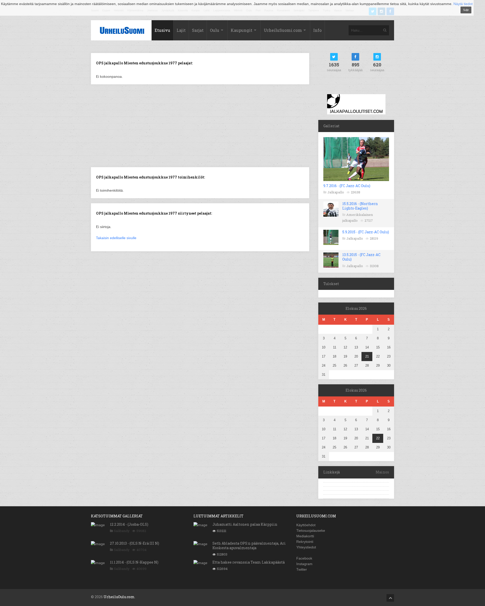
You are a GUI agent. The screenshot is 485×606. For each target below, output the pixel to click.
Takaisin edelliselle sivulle (116, 238)
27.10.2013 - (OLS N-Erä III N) (134, 543)
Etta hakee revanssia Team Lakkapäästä (248, 562)
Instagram (304, 564)
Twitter (301, 569)
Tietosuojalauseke (310, 530)
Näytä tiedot (463, 4)
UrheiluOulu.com (119, 596)
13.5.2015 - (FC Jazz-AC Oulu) (361, 257)
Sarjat (198, 30)
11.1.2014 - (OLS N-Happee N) (134, 562)
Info (317, 30)
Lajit (181, 30)
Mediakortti (305, 536)
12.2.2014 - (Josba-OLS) (129, 524)
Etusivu (162, 30)
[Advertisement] (200, 125)
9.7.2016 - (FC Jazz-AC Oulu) (346, 185)
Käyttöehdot (306, 525)
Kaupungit (241, 30)
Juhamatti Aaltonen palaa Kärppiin (244, 524)
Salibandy (122, 530)
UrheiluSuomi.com (283, 30)
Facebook (304, 558)
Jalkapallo (335, 192)
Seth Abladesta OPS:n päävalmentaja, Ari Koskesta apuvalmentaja (249, 545)
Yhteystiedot (306, 547)
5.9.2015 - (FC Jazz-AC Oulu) (365, 232)
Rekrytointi (304, 542)
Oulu (214, 30)
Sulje (466, 9)
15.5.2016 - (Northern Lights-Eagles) (360, 206)
